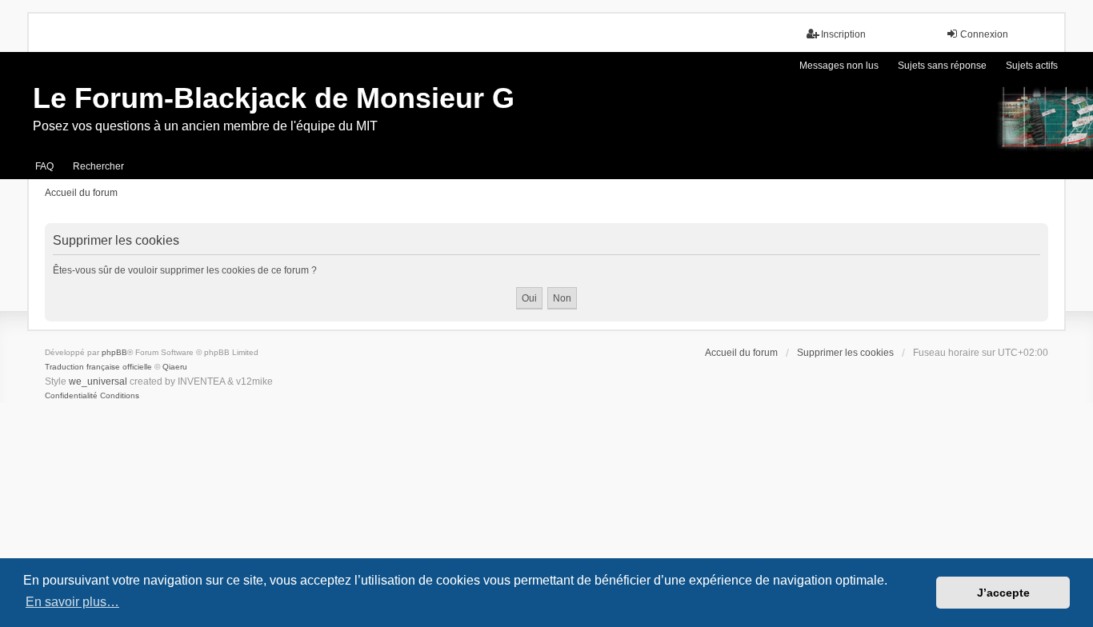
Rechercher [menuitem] (98, 166)
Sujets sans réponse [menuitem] (942, 65)
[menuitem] (71, 396)
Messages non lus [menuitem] (839, 65)
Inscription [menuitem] (843, 34)
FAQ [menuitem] (44, 166)
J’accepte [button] (1003, 592)
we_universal (98, 381)
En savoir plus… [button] (72, 602)
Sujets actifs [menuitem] (1032, 65)
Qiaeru (174, 366)
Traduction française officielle (98, 366)
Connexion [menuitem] (984, 34)
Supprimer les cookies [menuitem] (845, 352)
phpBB (114, 352)
